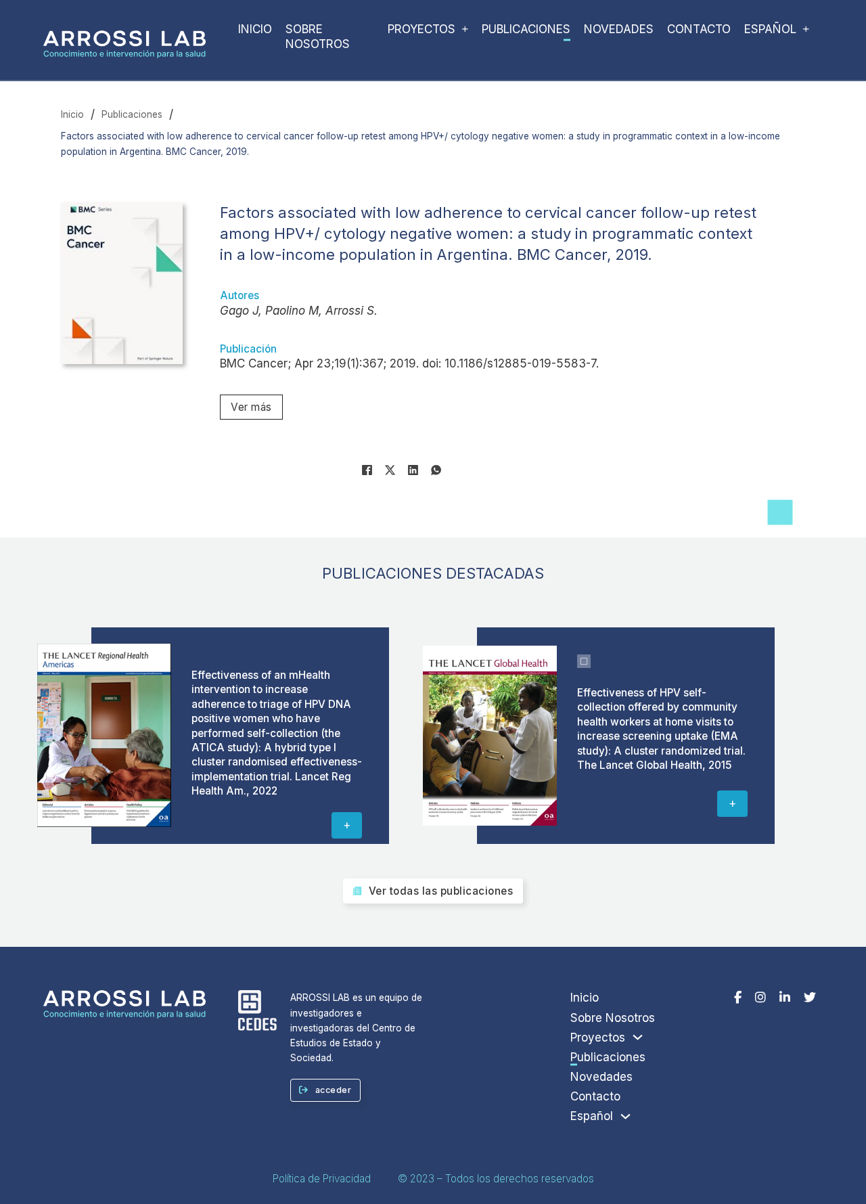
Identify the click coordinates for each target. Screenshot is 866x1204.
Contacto (699, 29)
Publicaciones (526, 29)
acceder (333, 1090)
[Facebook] (367, 470)
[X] (390, 470)
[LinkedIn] (413, 470)
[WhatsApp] (436, 470)
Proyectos (421, 29)
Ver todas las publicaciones (441, 891)
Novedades (619, 29)
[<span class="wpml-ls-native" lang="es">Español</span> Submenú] (806, 32)
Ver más (251, 407)
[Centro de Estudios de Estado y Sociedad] (257, 1012)
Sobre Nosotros (318, 36)
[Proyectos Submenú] (465, 32)
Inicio (255, 29)
